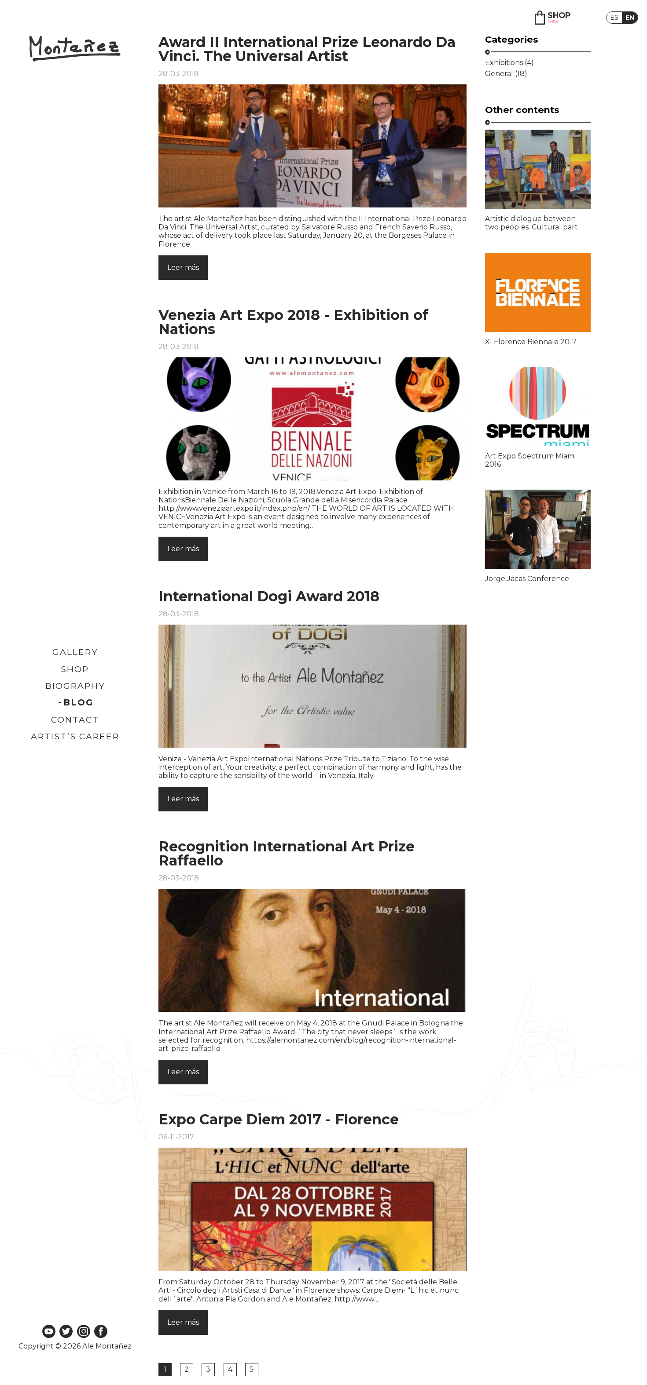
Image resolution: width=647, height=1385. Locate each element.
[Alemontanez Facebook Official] (100, 1332)
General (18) (506, 73)
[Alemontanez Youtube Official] (48, 1332)
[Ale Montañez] (75, 49)
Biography (75, 685)
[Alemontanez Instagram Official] (83, 1332)
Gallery (75, 652)
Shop (75, 669)
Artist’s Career (75, 736)
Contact (75, 719)
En (629, 18)
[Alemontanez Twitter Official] (66, 1332)
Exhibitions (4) (509, 62)
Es (614, 18)
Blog (78, 702)
